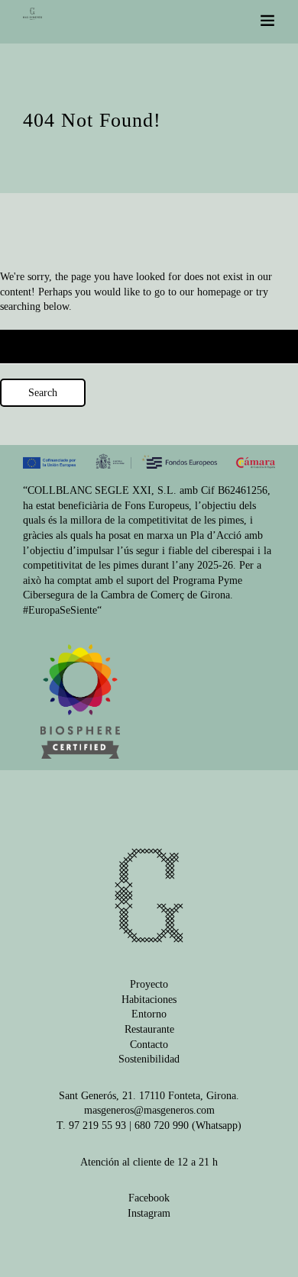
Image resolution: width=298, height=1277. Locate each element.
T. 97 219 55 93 (91, 1125)
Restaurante (149, 1029)
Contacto (149, 1044)
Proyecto (149, 984)
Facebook (149, 1198)
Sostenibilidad (149, 1059)
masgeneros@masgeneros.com (149, 1110)
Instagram (149, 1213)
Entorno (149, 1014)
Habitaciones (149, 999)
